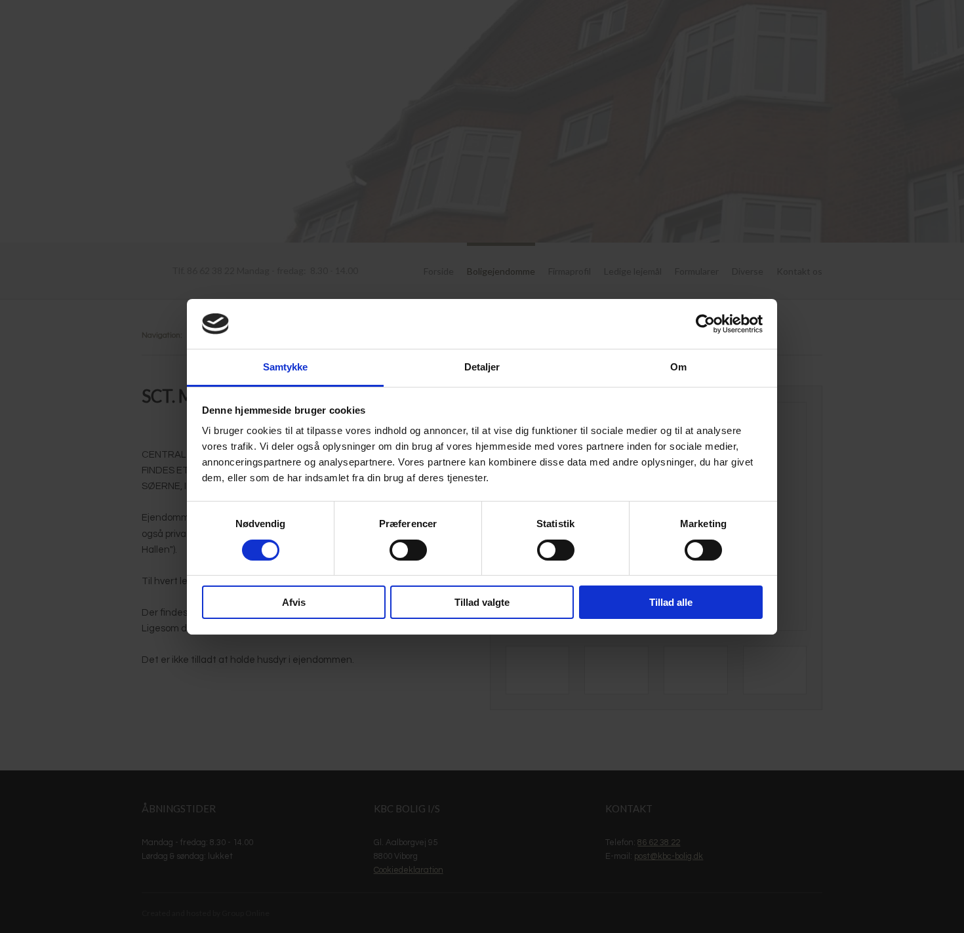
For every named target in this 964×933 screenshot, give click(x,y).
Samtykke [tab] (285, 366)
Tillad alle (671, 602)
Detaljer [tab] (482, 366)
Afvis (294, 602)
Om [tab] (678, 366)
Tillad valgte (482, 602)
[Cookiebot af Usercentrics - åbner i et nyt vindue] (705, 324)
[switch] (408, 550)
